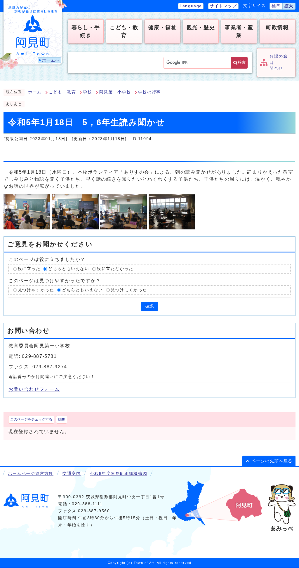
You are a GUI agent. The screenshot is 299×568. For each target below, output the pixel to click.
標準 (276, 6)
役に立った (29, 268)
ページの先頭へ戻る (272, 461)
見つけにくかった (129, 290)
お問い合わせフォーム (34, 389)
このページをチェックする (31, 419)
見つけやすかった (36, 290)
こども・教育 (62, 92)
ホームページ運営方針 (30, 473)
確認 (149, 306)
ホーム (35, 92)
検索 (242, 62)
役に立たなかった (115, 268)
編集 (61, 419)
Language (191, 6)
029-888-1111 (87, 504)
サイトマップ (223, 6)
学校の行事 (149, 92)
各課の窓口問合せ (279, 62)
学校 (87, 92)
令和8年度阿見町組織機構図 (118, 473)
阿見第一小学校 (115, 92)
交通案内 (71, 473)
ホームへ (51, 60)
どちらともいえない (68, 268)
